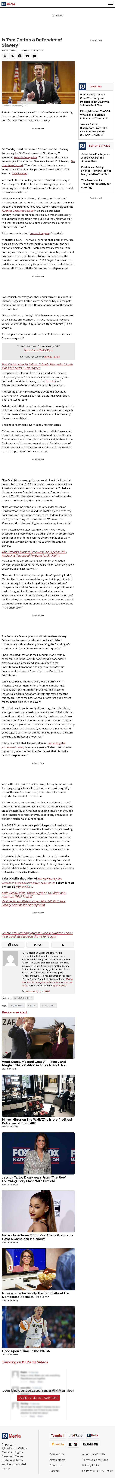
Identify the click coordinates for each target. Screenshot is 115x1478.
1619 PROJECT (17, 1005)
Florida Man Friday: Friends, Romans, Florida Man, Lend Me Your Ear (96, 171)
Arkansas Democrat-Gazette (17, 210)
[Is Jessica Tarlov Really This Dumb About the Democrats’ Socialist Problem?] (38, 1269)
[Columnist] (11, 958)
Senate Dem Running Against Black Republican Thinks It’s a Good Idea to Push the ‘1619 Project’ (37, 935)
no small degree (39, 233)
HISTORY (32, 1005)
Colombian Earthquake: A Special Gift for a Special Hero (95, 158)
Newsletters (57, 1460)
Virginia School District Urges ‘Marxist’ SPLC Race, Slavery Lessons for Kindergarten (34, 903)
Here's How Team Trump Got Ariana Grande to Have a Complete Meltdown (37, 1237)
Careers (55, 1471)
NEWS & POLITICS (23, 998)
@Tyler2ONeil (23, 886)
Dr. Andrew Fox (10, 1355)
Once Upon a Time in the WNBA (26, 1351)
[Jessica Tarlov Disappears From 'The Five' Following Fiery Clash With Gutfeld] (38, 1153)
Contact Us (57, 1454)
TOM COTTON (48, 1005)
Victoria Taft (9, 1069)
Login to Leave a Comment (38, 1397)
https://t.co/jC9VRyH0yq (38, 350)
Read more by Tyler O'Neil (37, 991)
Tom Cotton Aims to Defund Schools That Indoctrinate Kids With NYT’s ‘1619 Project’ (37, 366)
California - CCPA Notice (97, 1471)
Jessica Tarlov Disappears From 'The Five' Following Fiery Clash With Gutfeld (34, 1179)
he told (50, 381)
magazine (25, 157)
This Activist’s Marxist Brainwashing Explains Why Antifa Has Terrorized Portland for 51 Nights (34, 553)
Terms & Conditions (95, 1460)
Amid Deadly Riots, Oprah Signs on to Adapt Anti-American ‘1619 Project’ (34, 894)
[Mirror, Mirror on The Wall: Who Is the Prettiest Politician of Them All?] (38, 1095)
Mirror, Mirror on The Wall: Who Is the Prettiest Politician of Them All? (37, 1121)
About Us (56, 1465)
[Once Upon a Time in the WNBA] (38, 1327)
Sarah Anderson (10, 1127)
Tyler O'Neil (8, 50)
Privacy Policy (91, 1465)
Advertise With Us (93, 1454)
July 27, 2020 (52, 356)
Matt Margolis (10, 1185)
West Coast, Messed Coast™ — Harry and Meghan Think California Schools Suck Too (34, 1063)
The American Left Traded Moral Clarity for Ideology (96, 184)
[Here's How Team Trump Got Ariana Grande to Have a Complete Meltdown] (38, 1211)
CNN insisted (19, 173)
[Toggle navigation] (111, 4)
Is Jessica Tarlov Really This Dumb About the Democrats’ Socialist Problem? (35, 1295)
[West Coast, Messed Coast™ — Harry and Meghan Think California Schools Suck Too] (38, 1037)
